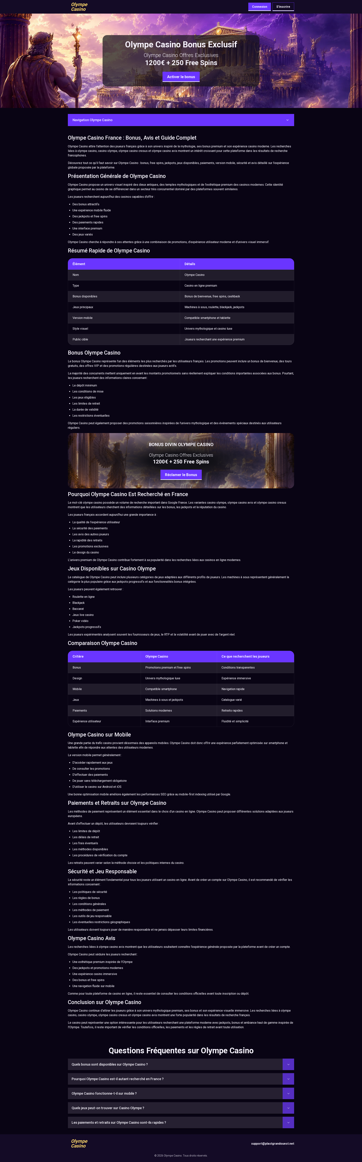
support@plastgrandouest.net (272, 1143)
